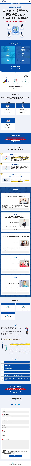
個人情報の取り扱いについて (7, 453)
